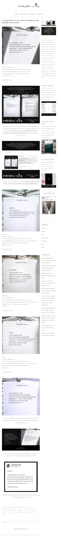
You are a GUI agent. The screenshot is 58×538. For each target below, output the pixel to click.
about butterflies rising (48, 193)
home (16, 14)
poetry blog (32, 14)
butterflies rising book (13, 507)
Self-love (4, 512)
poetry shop (40, 14)
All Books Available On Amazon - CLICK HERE (49, 31)
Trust (3, 514)
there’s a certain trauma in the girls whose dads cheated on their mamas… (48, 291)
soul (31, 507)
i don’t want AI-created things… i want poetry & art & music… (48, 275)
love (42, 234)
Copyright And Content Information (20, 528)
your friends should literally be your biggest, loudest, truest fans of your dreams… (48, 310)
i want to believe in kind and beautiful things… (31, 521)
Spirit (25, 512)
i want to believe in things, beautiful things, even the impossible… (11, 522)
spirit (34, 507)
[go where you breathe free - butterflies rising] (48, 146)
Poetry (26, 509)
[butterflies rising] (29, 8)
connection (44, 241)
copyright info (23, 14)
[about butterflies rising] (48, 205)
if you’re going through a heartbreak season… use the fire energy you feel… (48, 260)
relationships (44, 237)
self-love (26, 507)
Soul (10, 512)
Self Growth (33, 509)
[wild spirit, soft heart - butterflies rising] (48, 108)
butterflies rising (11, 509)
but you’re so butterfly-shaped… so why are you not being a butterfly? (48, 283)
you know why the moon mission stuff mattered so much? (47, 328)
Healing (20, 509)
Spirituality (32, 512)
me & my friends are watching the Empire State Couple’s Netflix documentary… (48, 268)
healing (22, 507)
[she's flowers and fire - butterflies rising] (48, 180)
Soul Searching (18, 512)
